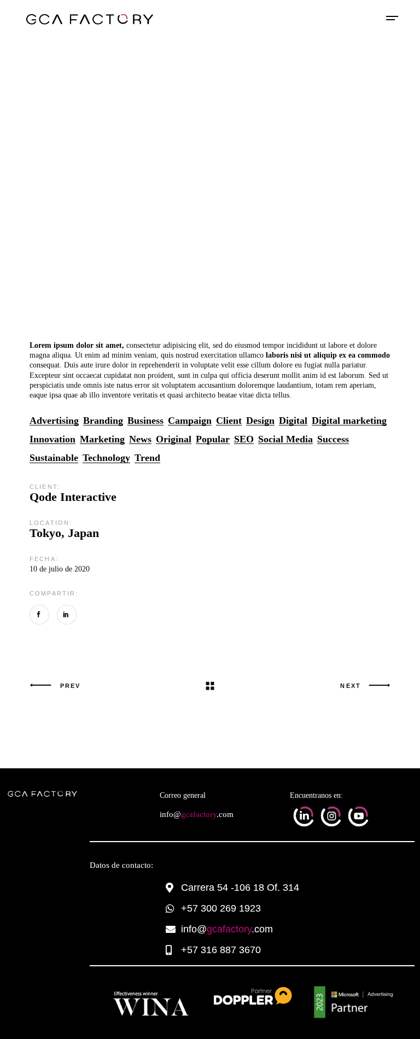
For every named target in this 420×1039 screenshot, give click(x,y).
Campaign (190, 420)
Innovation (52, 439)
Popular (213, 439)
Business (145, 420)
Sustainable (54, 458)
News (140, 439)
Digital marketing (349, 420)
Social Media (285, 439)
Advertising (54, 420)
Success (333, 439)
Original (173, 439)
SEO (244, 439)
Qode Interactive (73, 497)
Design (260, 420)
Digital (293, 420)
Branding (103, 420)
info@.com (197, 814)
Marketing (102, 439)
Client (229, 420)
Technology (106, 458)
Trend (147, 458)
